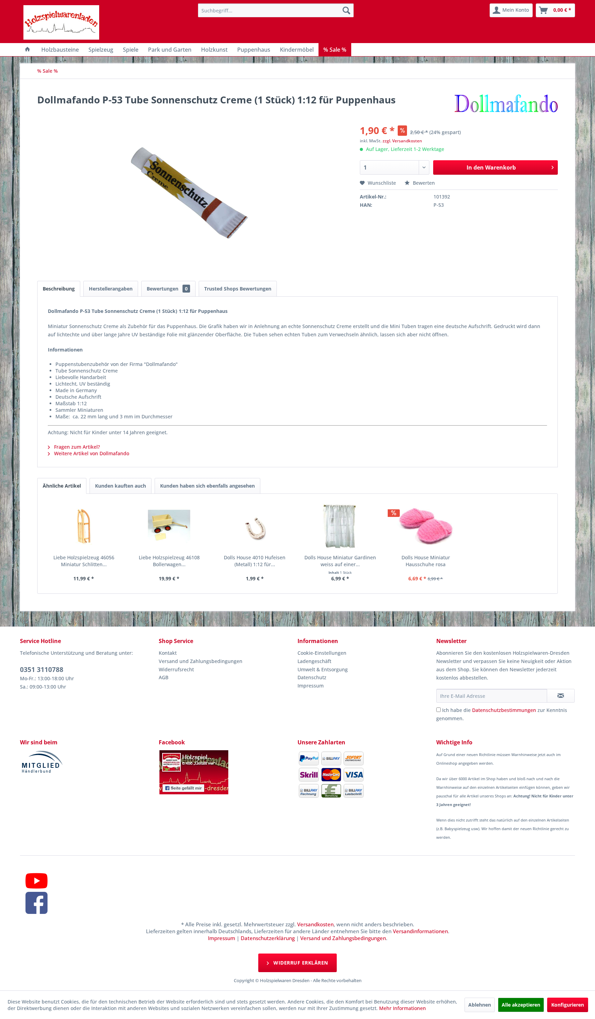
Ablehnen (479, 1004)
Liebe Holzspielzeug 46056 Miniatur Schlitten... (83, 561)
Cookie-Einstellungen (322, 653)
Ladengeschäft (314, 661)
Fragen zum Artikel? (76, 447)
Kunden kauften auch (120, 485)
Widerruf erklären (300, 962)
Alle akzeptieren (521, 1004)
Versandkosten (315, 924)
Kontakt (168, 653)
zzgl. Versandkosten (402, 141)
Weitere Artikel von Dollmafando (91, 453)
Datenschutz (312, 677)
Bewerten (423, 183)
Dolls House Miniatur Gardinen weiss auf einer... (340, 561)
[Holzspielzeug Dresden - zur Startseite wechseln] (61, 22)
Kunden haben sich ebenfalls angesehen (207, 485)
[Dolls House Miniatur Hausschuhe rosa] (425, 526)
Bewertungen (167, 288)
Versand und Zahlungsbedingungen (200, 661)
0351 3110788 (41, 669)
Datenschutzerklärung (268, 938)
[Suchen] (346, 10)
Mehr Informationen (402, 1008)
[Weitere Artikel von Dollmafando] (506, 106)
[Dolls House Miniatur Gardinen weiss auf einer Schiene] (340, 526)
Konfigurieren (567, 1004)
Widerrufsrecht (176, 669)
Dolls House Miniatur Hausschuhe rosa (425, 561)
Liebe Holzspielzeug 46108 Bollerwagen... (169, 561)
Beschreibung (59, 288)
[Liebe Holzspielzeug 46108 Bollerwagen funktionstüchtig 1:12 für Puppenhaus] (169, 526)
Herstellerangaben (111, 288)
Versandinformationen (420, 931)
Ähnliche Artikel (62, 485)
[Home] (27, 49)
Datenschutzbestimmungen (504, 710)
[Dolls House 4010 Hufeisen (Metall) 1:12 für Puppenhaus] (254, 526)
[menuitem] (275, 10)
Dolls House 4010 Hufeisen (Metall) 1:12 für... (254, 561)
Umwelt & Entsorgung (323, 669)
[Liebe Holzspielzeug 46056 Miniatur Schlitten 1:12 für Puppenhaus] (83, 526)
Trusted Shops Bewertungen (237, 288)
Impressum (311, 685)
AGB (163, 677)
